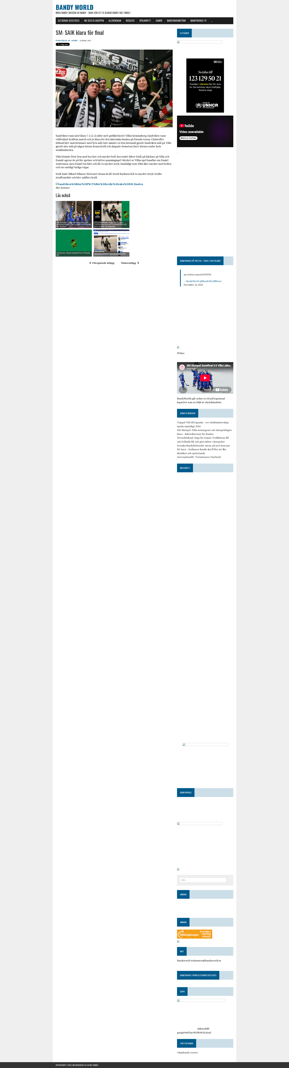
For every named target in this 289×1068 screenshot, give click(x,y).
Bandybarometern (176, 20)
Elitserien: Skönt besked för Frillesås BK (73, 253)
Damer (159, 20)
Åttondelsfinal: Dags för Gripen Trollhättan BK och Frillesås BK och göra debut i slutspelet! (110, 224)
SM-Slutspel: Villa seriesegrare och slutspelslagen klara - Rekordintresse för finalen (73, 224)
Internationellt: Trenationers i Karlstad (199, 457)
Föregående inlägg (103, 263)
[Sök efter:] (203, 879)
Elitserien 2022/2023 (68, 20)
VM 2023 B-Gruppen (94, 20)
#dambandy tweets (187, 1052)
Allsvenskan (115, 20)
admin (74, 40)
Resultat (130, 20)
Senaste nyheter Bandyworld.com (110, 253)
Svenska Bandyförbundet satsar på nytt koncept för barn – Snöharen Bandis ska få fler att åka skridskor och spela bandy (203, 449)
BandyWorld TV (198, 20)
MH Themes (94, 1065)
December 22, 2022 (193, 284)
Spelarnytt (145, 20)
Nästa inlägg (128, 263)
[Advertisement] (205, 176)
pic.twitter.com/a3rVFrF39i (197, 274)
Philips (180, 353)
